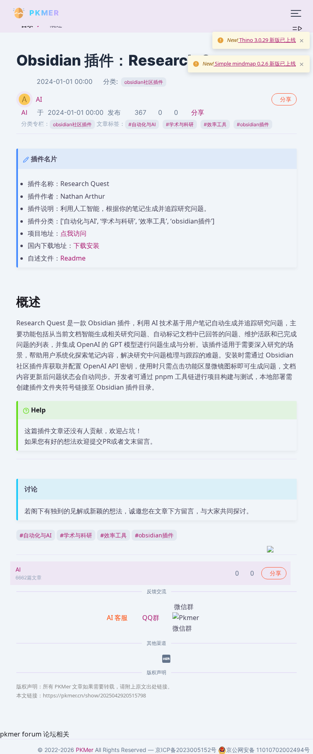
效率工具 (215, 124)
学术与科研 (180, 124)
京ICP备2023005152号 (185, 749)
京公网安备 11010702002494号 (268, 749)
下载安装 (86, 245)
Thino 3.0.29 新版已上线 (267, 40)
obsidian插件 (253, 124)
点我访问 (73, 233)
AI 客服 (118, 617)
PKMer (84, 749)
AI (39, 99)
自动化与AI (142, 124)
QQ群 (150, 617)
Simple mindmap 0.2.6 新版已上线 (255, 63)
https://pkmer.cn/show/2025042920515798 (94, 695)
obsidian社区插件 (143, 82)
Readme (73, 258)
